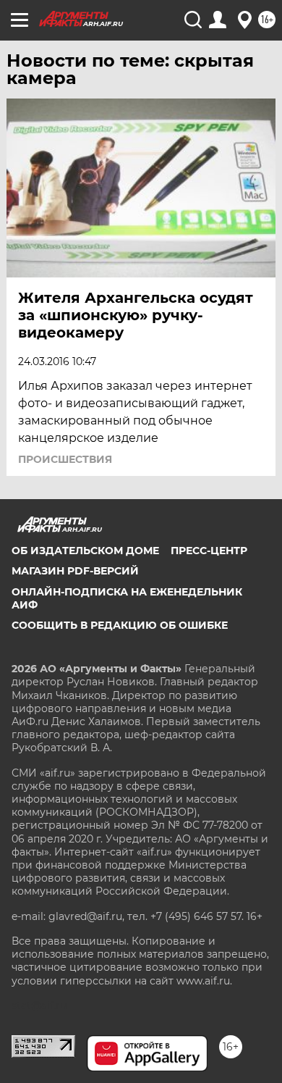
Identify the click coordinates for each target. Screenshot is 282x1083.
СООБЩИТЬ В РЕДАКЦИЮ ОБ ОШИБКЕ (120, 625)
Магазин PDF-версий (75, 570)
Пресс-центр (209, 550)
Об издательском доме (85, 550)
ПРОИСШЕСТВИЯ (65, 459)
